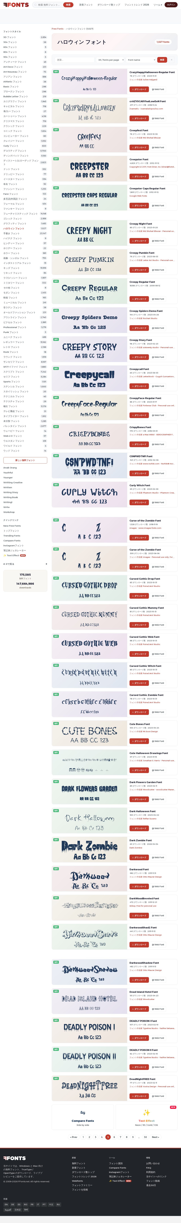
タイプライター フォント (16, 416)
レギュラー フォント (13, 342)
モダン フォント (11, 292)
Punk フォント (11, 332)
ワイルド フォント (12, 445)
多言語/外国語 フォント (15, 199)
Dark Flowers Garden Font (146, 782)
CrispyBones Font (140, 427)
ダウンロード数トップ (108, 4)
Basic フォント (11, 86)
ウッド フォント (11, 450)
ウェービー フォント (13, 431)
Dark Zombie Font (141, 840)
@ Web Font (158, 89)
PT (44, 1204)
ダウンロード (140, 89)
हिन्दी (26, 1209)
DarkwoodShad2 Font (143, 927)
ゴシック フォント (12, 218)
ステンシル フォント (13, 386)
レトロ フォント (11, 347)
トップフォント (11, 530)
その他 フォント (11, 287)
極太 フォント (10, 406)
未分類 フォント (11, 421)
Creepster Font (139, 159)
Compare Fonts (12, 540)
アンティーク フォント (15, 62)
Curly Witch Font (140, 485)
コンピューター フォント (16, 136)
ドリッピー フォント (13, 174)
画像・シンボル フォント (16, 258)
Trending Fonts (11, 535)
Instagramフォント (13, 545)
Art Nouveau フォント (15, 71)
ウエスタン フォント (13, 441)
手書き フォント (11, 233)
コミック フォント (12, 131)
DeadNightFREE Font (142, 1079)
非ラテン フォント (12, 307)
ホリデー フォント (12, 248)
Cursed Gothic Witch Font (145, 666)
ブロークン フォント (13, 91)
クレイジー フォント (13, 141)
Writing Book (10, 497)
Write (6, 507)
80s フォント (10, 52)
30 (145, 1137)
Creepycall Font (139, 369)
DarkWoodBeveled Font (144, 898)
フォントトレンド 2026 (137, 4)
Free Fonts (57, 28)
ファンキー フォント (13, 208)
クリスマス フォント (13, 121)
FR (32, 1204)
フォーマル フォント (13, 203)
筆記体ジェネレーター (14, 550)
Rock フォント (11, 352)
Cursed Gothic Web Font (145, 636)
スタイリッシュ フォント (16, 391)
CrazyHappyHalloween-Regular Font (152, 72)
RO (25, 1204)
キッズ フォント (11, 268)
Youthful (8, 472)
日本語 (18, 1209)
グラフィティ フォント (15, 223)
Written (7, 487)
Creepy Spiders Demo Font (146, 311)
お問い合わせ (153, 1163)
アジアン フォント (12, 76)
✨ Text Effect (14, 555)
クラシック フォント (13, 126)
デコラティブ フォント (15, 150)
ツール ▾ (158, 5)
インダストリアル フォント (17, 263)
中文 (51, 1204)
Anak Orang (10, 467)
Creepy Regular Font (142, 281)
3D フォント (9, 37)
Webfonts (77, 1181)
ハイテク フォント (12, 238)
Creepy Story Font (141, 340)
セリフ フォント (11, 376)
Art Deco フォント (13, 66)
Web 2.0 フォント (12, 436)
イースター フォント (13, 179)
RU (58, 1204)
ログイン (171, 4)
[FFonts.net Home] (16, 5)
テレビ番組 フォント (13, 411)
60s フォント (10, 47)
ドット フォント (11, 169)
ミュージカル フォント (15, 302)
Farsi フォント (10, 194)
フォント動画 (153, 1181)
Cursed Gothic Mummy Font (147, 607)
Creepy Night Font (141, 223)
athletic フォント (12, 81)
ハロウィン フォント (13, 228)
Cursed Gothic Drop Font (145, 578)
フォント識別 (116, 1163)
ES (19, 1204)
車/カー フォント (12, 111)
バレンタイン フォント (15, 426)
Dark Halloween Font (143, 811)
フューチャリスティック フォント (20, 213)
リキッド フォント (12, 273)
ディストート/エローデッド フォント (21, 162)
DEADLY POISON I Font (143, 1021)
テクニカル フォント (13, 396)
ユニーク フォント (12, 337)
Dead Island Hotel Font (144, 991)
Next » (155, 1137)
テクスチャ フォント (13, 401)
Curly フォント (11, 145)
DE (12, 1204)
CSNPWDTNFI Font (141, 456)
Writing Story (10, 492)
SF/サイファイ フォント (15, 366)
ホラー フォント (11, 253)
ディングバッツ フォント (16, 155)
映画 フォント (10, 297)
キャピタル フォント (13, 106)
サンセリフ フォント (13, 361)
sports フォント (11, 381)
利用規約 (150, 1172)
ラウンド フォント (12, 357)
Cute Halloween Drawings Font (149, 753)
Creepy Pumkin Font (142, 252)
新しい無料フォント (25, 460)
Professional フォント (15, 327)
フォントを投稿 (80, 1189)
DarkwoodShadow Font (144, 962)
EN (6, 1204)
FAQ (148, 1167)
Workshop (9, 512)
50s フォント (10, 42)
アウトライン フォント (15, 317)
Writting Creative (12, 482)
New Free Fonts (12, 525)
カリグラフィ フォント (15, 101)
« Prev (73, 1137)
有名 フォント (10, 184)
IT (38, 1204)
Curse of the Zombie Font (145, 520)
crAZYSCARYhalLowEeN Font (148, 101)
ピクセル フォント (12, 322)
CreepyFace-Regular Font (145, 398)
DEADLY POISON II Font (144, 1050)
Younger (8, 477)
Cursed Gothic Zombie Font (146, 695)
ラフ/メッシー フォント (15, 278)
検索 (162, 59)
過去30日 (151, 1185)
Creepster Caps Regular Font (147, 188)
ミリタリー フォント (13, 282)
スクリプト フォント (13, 371)
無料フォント (79, 1163)
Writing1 (7, 502)
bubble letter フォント (15, 96)
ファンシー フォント (13, 189)
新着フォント (86, 4)
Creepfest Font (139, 130)
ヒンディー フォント (13, 243)
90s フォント (10, 57)
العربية (8, 1209)
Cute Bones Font (140, 724)
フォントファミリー (82, 1185)
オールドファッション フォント (19, 312)
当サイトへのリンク (156, 1176)
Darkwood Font (139, 869)
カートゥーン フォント (15, 116)
